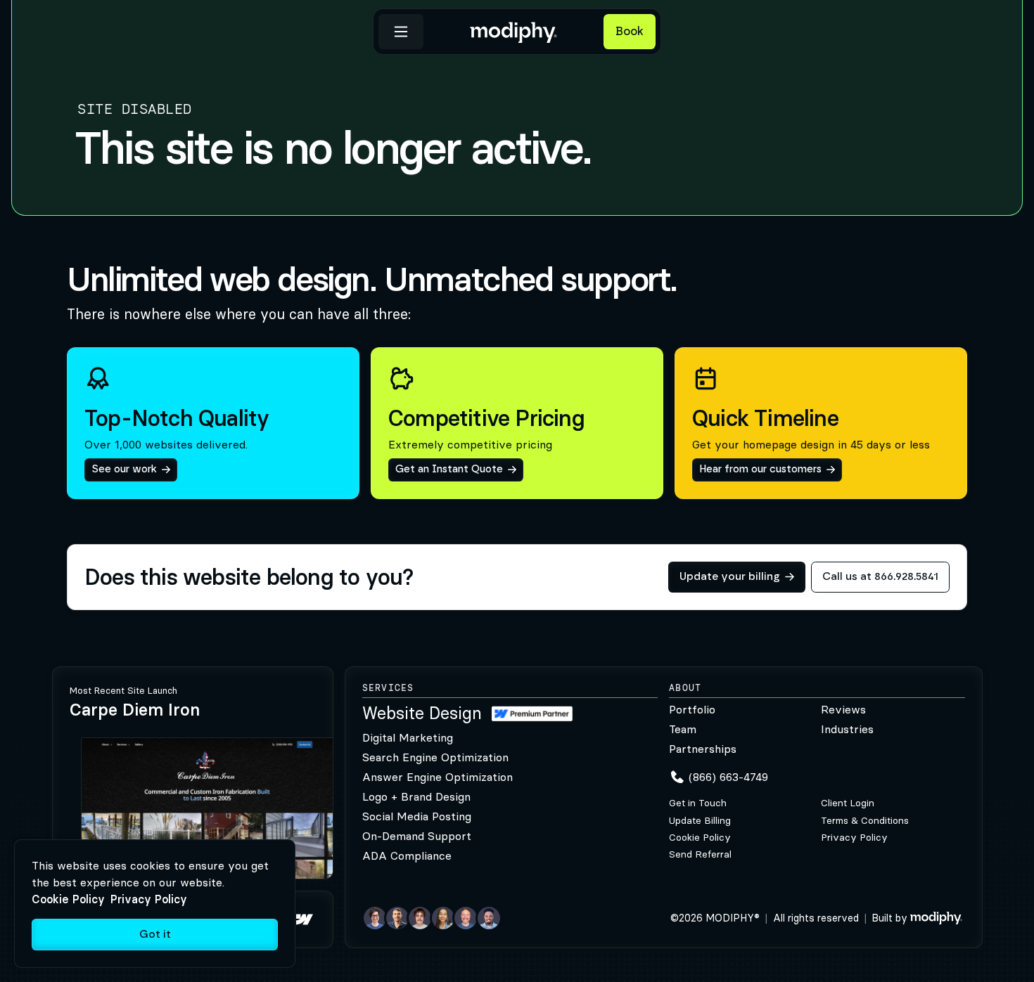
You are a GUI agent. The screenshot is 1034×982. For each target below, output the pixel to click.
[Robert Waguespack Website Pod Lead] (397, 918)
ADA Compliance (407, 855)
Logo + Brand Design (416, 796)
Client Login (847, 803)
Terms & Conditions (865, 821)
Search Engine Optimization (435, 757)
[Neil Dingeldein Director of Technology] (375, 918)
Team (682, 729)
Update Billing (700, 821)
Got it (155, 934)
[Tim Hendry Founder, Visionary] (465, 918)
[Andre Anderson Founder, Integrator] (489, 918)
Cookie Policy (700, 838)
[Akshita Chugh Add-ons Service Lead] (443, 918)
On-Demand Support (416, 836)
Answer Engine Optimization (437, 777)
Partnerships (702, 749)
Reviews (843, 709)
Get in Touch (698, 803)
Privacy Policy (854, 838)
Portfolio (692, 709)
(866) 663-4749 (728, 777)
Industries (847, 729)
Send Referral (700, 854)
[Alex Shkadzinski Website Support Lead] (420, 918)
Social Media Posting (416, 816)
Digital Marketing (407, 737)
